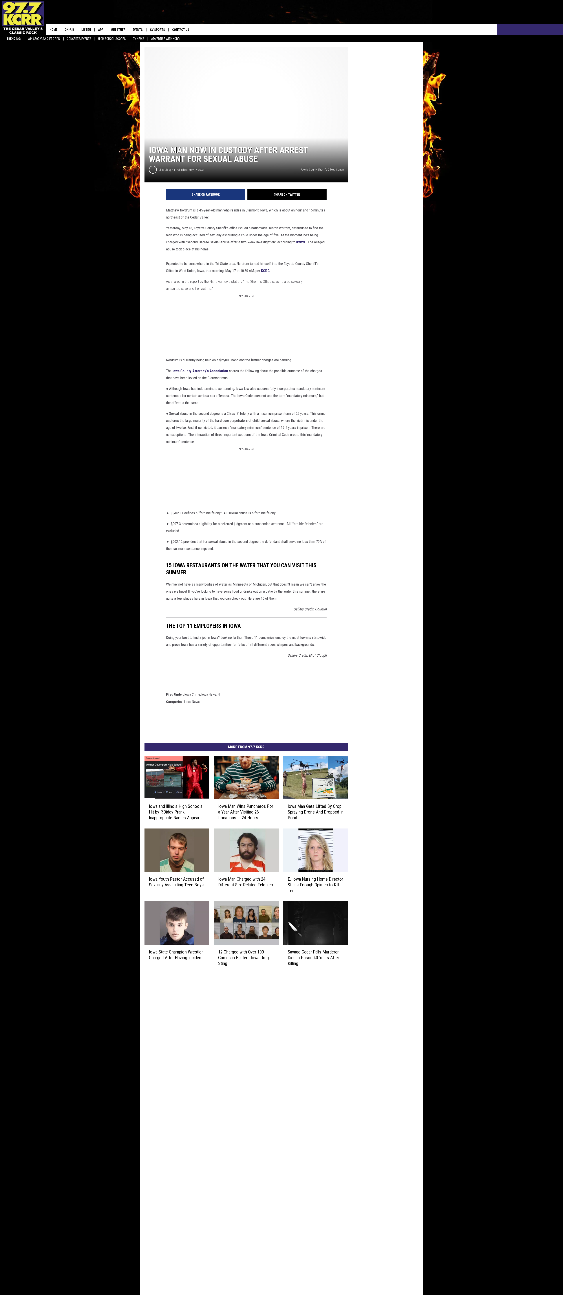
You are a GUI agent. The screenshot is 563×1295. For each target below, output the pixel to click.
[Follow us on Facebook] (480, 29)
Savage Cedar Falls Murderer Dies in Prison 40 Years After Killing (313, 957)
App (100, 29)
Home (53, 29)
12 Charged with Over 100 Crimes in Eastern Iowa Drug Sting (243, 957)
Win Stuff (118, 29)
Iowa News (208, 694)
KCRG (265, 270)
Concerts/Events (79, 38)
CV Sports (157, 29)
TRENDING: (14, 38)
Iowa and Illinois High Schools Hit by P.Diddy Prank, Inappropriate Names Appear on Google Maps (176, 812)
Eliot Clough (166, 169)
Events (137, 29)
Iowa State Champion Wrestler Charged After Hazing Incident (176, 954)
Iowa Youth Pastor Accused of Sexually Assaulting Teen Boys (176, 881)
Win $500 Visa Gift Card (44, 38)
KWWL (301, 242)
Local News (192, 702)
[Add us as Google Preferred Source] (469, 29)
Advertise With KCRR (165, 38)
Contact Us (180, 29)
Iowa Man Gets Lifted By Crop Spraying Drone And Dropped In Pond (316, 812)
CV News (138, 38)
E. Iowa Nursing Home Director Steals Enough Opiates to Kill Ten (315, 884)
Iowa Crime (192, 694)
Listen (86, 29)
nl (219, 694)
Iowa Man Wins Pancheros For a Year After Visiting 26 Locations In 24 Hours (245, 812)
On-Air (69, 29)
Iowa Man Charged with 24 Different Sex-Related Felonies (245, 881)
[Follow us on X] (491, 29)
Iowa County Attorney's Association (200, 371)
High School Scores (112, 38)
